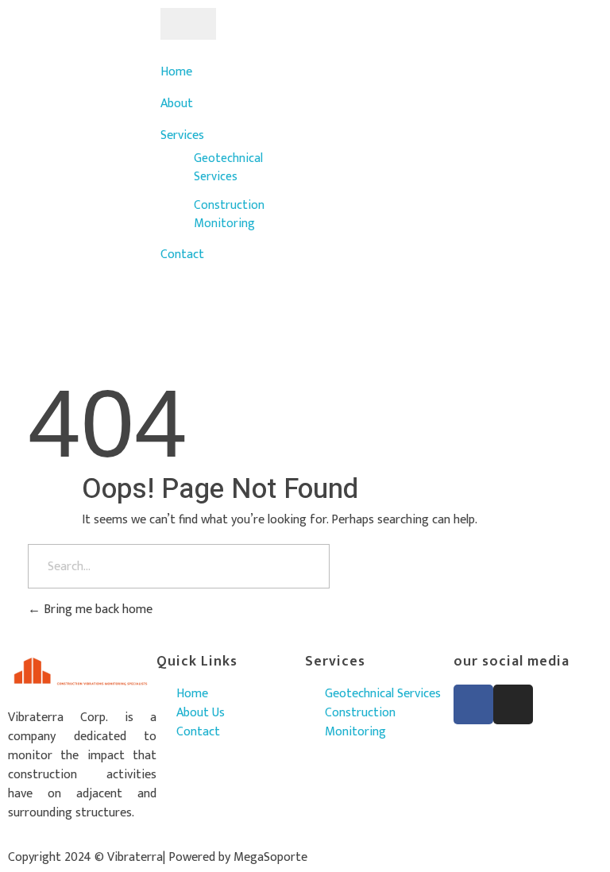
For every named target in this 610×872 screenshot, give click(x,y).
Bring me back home (96, 609)
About (176, 103)
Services (182, 135)
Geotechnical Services (228, 167)
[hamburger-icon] (188, 24)
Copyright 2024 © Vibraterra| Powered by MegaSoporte (157, 857)
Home (176, 72)
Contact (182, 254)
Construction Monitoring (229, 214)
